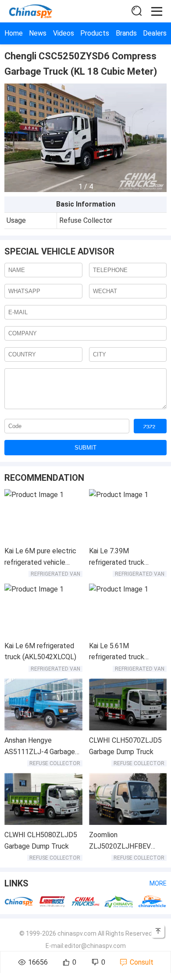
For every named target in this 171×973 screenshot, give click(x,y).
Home (13, 33)
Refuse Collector (54, 763)
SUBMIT (85, 447)
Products (94, 33)
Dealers (155, 33)
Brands (126, 33)
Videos (63, 33)
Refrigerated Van (55, 574)
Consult (141, 962)
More (158, 883)
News (37, 33)
